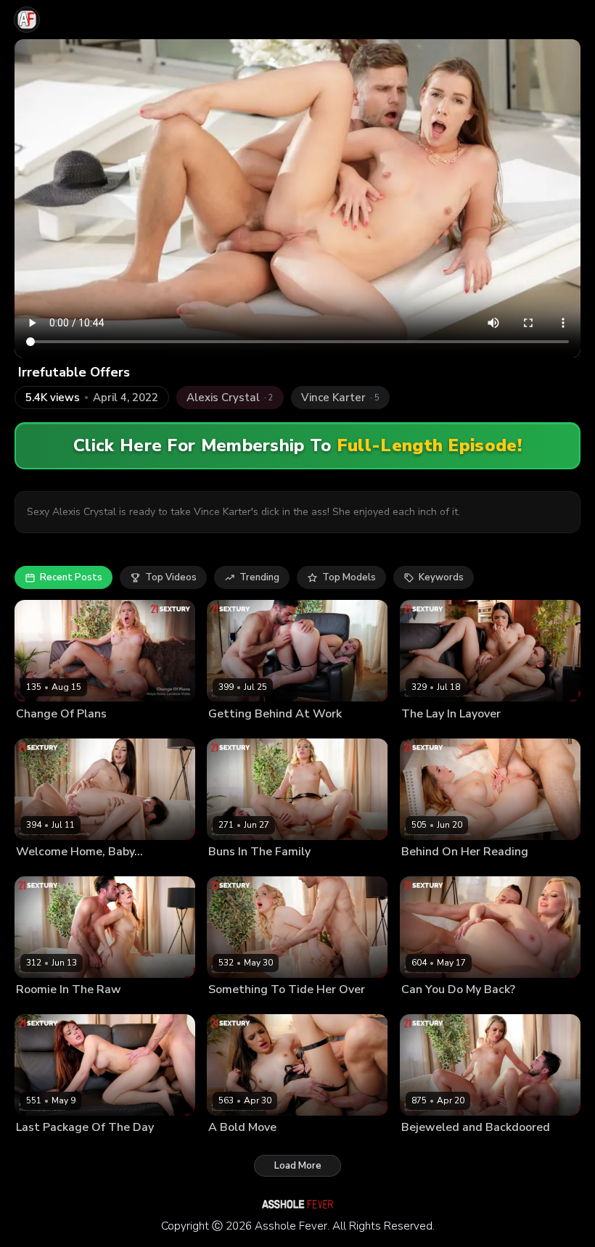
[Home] (27, 19)
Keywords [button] (441, 577)
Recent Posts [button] (71, 577)
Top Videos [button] (171, 577)
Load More (297, 1165)
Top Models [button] (349, 577)
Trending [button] (259, 577)
